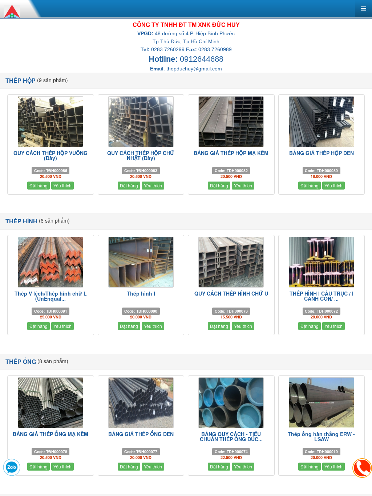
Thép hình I (141, 293)
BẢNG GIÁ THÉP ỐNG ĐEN (141, 434)
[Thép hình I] (141, 262)
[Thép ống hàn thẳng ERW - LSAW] (321, 402)
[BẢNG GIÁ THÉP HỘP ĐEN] (321, 121)
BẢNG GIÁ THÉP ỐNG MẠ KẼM (50, 434)
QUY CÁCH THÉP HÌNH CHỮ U (231, 293)
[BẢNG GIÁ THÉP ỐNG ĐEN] (141, 402)
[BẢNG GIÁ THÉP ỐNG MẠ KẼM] (50, 402)
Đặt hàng (38, 185)
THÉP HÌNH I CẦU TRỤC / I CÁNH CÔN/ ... (321, 296)
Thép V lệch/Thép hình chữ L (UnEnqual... (51, 296)
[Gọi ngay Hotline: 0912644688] (362, 468)
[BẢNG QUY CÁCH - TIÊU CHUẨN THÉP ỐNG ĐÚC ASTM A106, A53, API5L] (231, 402)
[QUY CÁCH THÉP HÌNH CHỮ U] (231, 262)
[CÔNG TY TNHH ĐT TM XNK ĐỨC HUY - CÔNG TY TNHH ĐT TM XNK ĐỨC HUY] (12, 10)
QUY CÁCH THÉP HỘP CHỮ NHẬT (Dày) (140, 155)
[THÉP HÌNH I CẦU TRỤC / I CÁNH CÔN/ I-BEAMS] (321, 262)
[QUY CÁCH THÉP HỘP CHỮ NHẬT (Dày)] (141, 121)
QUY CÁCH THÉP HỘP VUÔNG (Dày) (50, 155)
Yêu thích (62, 185)
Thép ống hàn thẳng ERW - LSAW (321, 436)
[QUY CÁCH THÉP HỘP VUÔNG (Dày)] (50, 121)
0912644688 (201, 59)
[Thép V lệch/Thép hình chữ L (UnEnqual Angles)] (50, 262)
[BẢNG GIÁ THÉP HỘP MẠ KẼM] (231, 121)
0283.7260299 (168, 49)
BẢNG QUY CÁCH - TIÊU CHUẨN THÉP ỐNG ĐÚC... (231, 436)
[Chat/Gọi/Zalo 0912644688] (12, 467)
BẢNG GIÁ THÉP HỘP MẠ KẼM (231, 152)
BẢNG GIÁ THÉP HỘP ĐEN (321, 152)
